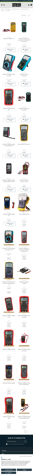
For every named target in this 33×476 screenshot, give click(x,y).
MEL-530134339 (9, 356)
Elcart (24, 219)
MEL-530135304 (9, 79)
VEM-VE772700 (8, 322)
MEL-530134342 (9, 253)
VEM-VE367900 (24, 288)
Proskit (9, 149)
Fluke (24, 149)
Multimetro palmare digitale (9, 383)
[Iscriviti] (25, 441)
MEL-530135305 (24, 79)
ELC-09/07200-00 (24, 220)
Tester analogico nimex (24, 214)
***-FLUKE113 (24, 151)
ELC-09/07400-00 (24, 421)
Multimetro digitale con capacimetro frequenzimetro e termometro (24, 40)
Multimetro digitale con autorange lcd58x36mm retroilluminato (24, 250)
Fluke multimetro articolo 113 (24, 144)
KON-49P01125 (8, 151)
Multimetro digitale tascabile (9, 349)
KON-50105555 (24, 45)
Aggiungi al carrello (11, 50)
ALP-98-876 (24, 185)
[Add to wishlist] (7, 36)
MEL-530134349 (24, 255)
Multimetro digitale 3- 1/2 (8, 38)
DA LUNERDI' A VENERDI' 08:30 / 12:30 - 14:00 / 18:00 (9, 0)
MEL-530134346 (24, 389)
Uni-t (9, 113)
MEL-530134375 (9, 423)
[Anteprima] (11, 36)
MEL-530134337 (24, 322)
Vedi (24, 225)
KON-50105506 (24, 115)
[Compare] (9, 36)
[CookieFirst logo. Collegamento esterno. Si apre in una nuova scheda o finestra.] (1, 457)
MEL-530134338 (9, 115)
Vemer (24, 287)
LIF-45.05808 (9, 287)
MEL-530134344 (9, 389)
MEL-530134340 (24, 356)
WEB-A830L (9, 219)
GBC (24, 43)
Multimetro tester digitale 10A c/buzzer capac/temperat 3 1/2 (8, 283)
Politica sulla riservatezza (25, 456)
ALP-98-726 (9, 185)
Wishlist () (30, 0)
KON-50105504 (8, 43)
